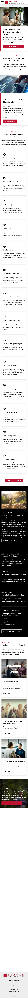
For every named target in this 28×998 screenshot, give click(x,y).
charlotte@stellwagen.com (14, 980)
